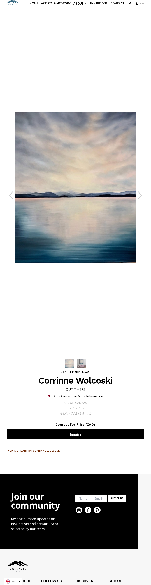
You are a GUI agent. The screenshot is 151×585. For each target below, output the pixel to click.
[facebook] (88, 510)
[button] (80, 3)
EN (13, 581)
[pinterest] (97, 510)
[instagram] (79, 510)
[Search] (130, 3)
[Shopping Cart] (137, 3)
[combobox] (13, 581)
